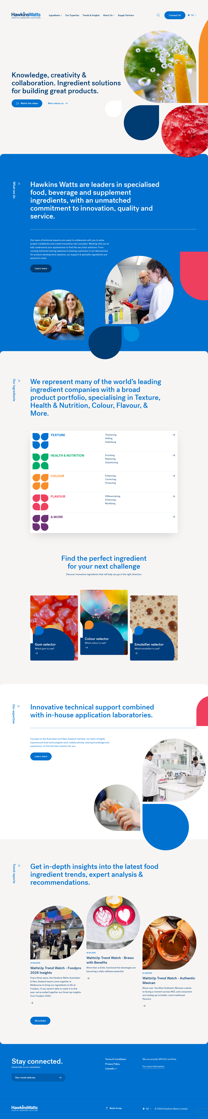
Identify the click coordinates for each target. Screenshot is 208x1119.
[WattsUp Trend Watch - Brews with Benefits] (113, 938)
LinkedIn (110, 1069)
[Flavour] (104, 502)
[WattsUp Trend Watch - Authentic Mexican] (169, 962)
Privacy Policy (112, 1064)
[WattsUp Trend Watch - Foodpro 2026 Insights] (57, 956)
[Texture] (104, 441)
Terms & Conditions (115, 1059)
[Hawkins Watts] (25, 1108)
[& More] (104, 523)
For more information (153, 1066)
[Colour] (104, 482)
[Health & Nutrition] (104, 461)
